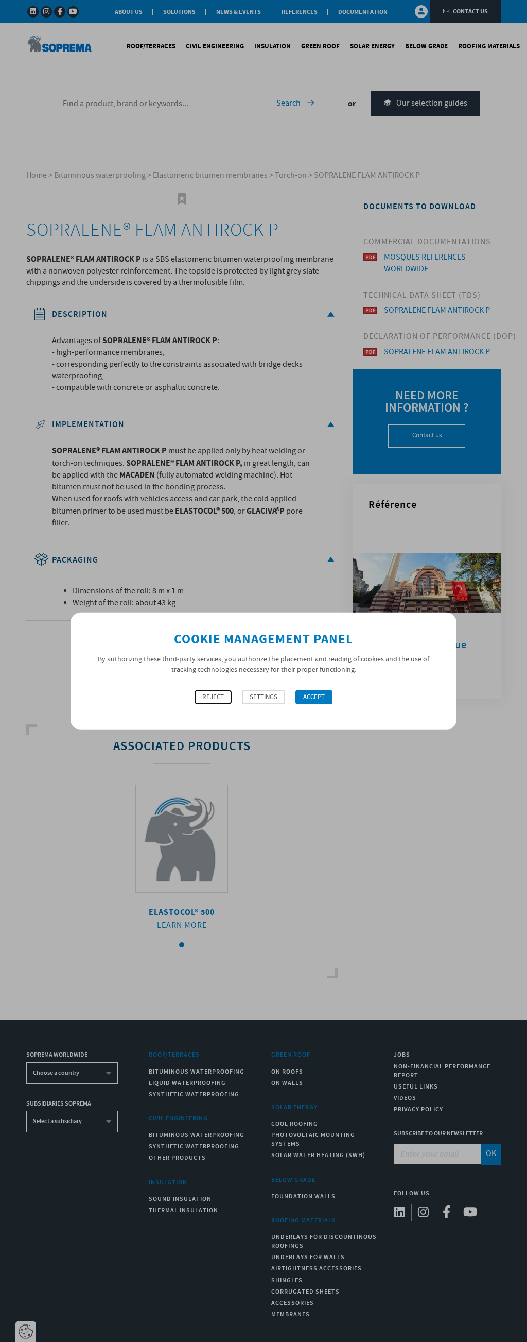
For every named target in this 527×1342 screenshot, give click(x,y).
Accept (314, 697)
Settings (263, 697)
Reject (213, 697)
